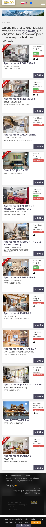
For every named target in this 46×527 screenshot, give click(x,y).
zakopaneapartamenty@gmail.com (26, 490)
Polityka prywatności (23, 480)
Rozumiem (36, 522)
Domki (27, 476)
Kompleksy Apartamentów (16, 478)
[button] (27, 53)
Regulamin (34, 478)
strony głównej (26, 31)
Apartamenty (16, 476)
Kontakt (9, 480)
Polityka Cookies (23, 525)
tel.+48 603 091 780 (32, 493)
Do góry (10, 485)
